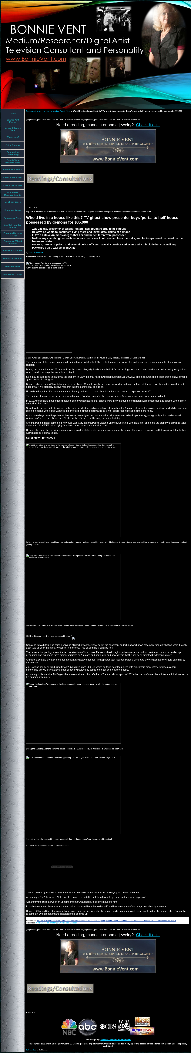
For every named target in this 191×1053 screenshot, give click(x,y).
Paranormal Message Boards (12, 193)
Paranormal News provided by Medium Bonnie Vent (48, 111)
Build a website (31, 1050)
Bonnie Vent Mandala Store (12, 161)
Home (13, 113)
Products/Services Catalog (12, 234)
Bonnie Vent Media (12, 169)
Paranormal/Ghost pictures (13, 242)
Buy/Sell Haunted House (12, 226)
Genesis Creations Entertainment (116, 1039)
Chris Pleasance (36, 252)
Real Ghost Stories (12, 250)
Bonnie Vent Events (13, 121)
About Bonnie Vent (12, 177)
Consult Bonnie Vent (13, 129)
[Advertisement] (80, 193)
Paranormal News (12, 218)
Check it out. (148, 125)
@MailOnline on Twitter (46, 923)
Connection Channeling (13, 153)
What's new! (13, 137)
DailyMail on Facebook (67, 923)
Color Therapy (13, 145)
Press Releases (12, 266)
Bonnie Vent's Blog (12, 185)
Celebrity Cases (13, 202)
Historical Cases (12, 210)
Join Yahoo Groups (13, 274)
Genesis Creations (12, 258)
